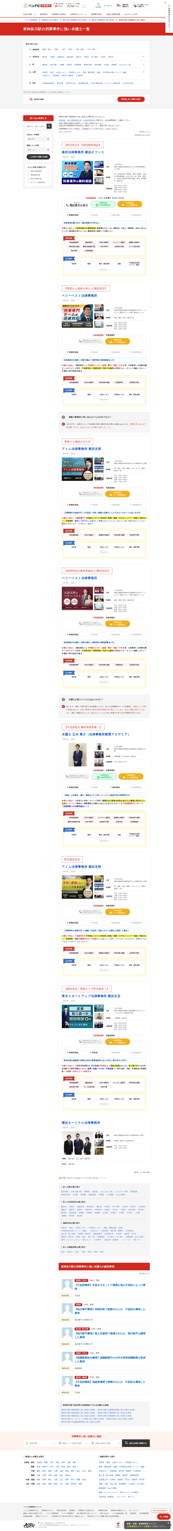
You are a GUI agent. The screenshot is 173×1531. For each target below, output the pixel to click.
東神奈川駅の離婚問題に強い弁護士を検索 (78, 1410)
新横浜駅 (92, 1195)
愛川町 (63, 1213)
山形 (69, 1462)
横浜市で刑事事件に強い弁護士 (102, 20)
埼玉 (77, 1252)
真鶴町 (81, 1213)
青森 (46, 1462)
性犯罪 (45, 72)
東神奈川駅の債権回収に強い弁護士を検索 (78, 1416)
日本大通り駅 (76, 1191)
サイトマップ (133, 1510)
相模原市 (61, 57)
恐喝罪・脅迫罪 (84, 1234)
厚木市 (110, 57)
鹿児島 (73, 1484)
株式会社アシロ (50, 1523)
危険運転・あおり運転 (135, 1237)
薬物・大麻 (80, 1237)
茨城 (89, 1252)
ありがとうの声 (131, 14)
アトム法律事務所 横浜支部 (81, 448)
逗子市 (115, 1210)
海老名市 (88, 1210)
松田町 (113, 1213)
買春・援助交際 (88, 72)
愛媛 (78, 1479)
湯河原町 (72, 1213)
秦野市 (71, 1210)
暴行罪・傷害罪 (67, 75)
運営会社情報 (61, 1510)
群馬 (96, 1252)
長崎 (50, 1484)
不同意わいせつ (74, 72)
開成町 (97, 1213)
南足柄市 (132, 1210)
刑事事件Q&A (96, 14)
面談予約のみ (71, 83)
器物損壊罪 (97, 1234)
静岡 (50, 1471)
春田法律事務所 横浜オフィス (83, 152)
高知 (84, 1479)
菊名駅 (95, 1191)
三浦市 (123, 1210)
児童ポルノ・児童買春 (51, 75)
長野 (72, 1471)
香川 (72, 1479)
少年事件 (97, 1240)
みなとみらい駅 (125, 65)
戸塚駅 (101, 1195)
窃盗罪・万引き (130, 1234)
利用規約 (62, 120)
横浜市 (45, 57)
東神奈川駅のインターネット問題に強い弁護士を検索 (82, 1419)
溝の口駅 (53, 65)
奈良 (61, 1475)
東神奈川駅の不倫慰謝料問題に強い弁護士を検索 (80, 1422)
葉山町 (79, 1216)
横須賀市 (70, 57)
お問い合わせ (104, 1513)
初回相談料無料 (48, 83)
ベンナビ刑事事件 (30, 20)
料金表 (95, 1053)
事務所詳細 (73, 215)
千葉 (83, 1252)
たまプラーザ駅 (121, 1191)
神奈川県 (65, 157)
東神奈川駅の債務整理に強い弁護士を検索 (114, 1416)
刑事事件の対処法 (59, 14)
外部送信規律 (27, 1516)
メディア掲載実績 (52, 1513)
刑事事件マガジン (48, 1510)
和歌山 (68, 1475)
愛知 (38, 1471)
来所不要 (60, 83)
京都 (50, 1475)
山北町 (105, 1213)
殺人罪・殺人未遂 (68, 1234)
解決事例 (43, 14)
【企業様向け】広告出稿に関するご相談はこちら (67, 1516)
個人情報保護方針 (75, 120)
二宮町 (137, 1213)
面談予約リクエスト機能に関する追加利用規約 (103, 1516)
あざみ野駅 (120, 1195)
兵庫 (44, 1475)
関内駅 (114, 65)
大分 (61, 1484)
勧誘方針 (133, 1513)
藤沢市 (78, 57)
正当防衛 (79, 75)
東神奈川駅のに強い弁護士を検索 (119, 1419)
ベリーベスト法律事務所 (79, 295)
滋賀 (55, 1475)
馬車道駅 (98, 65)
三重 (55, 1471)
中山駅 (106, 65)
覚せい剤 (91, 1237)
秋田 (63, 1462)
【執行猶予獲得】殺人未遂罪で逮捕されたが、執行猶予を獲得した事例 (110, 1335)
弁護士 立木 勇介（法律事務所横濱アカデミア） (96, 734)
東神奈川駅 (88, 65)
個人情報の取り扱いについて (87, 1513)
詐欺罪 (118, 1234)
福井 (90, 1471)
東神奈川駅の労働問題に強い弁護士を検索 (114, 1413)
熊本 (55, 1484)
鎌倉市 (63, 1210)
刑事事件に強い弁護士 (50, 20)
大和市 (103, 57)
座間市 (79, 1210)
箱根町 (89, 1213)
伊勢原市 (98, 1210)
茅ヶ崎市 (94, 57)
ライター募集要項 (67, 1513)
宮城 (57, 1462)
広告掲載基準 (144, 1513)
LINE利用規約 (88, 120)
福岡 (38, 1484)
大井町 (121, 1213)
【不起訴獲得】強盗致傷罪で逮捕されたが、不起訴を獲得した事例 (110, 1383)
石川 (84, 1471)
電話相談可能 (83, 83)
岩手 (51, 1462)
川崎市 (52, 57)
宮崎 (67, 1484)
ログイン (109, 6)
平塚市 (86, 57)
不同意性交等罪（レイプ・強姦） (115, 72)
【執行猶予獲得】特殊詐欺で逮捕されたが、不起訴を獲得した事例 (110, 1311)
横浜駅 (45, 65)
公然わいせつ (61, 72)
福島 (74, 1462)
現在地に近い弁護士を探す (131, 99)
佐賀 (44, 1484)
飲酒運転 (101, 1237)
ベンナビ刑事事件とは (30, 1510)
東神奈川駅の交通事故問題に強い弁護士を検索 (116, 1410)
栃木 (102, 1252)
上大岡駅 (109, 1195)
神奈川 (70, 1252)
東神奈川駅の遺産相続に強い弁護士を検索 (78, 1413)
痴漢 (51, 72)
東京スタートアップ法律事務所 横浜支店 (91, 996)
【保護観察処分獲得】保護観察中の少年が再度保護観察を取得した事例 (110, 1359)
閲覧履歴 (98, 7)
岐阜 (44, 1471)
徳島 (67, 1479)
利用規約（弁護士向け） (86, 1510)
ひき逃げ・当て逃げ (115, 1237)
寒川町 (71, 1216)
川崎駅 (61, 65)
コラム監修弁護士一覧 (119, 1513)
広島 (55, 1479)
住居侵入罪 (109, 1234)
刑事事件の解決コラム (118, 1510)
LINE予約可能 (128, 83)
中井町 (129, 1213)
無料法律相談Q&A (125, 5)
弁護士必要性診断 (113, 14)
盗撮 (98, 72)
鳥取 (38, 1479)
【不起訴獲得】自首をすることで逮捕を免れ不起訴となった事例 (110, 1287)
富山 (78, 1471)
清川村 (141, 1210)
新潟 (67, 1471)
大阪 (38, 1475)
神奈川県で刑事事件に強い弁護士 (74, 20)
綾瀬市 (107, 1210)
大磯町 (63, 1216)
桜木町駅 (78, 65)
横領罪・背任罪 (67, 1237)
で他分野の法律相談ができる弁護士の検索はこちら (46, 92)
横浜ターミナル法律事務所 (81, 1122)
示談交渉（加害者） (112, 1240)
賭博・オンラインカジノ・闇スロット (76, 1240)
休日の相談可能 (97, 83)
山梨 (61, 1471)
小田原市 (141, 1206)
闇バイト (137, 1240)
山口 (61, 1479)
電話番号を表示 (79, 205)
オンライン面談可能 (112, 83)
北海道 (39, 1462)
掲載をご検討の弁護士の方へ (33, 1513)
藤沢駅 (69, 65)
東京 (63, 1252)
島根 (44, 1479)
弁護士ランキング (41, 1516)
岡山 (50, 1479)
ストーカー (126, 1240)
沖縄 (80, 1484)
